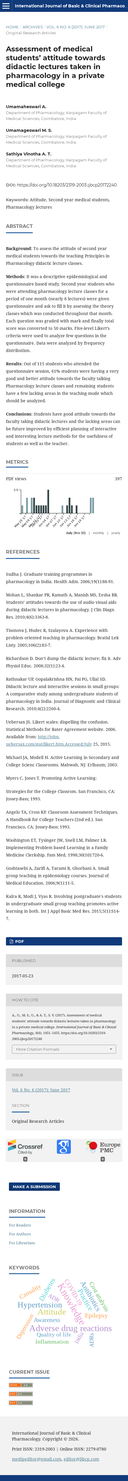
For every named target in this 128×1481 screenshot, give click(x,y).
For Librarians (22, 1242)
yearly (115, 533)
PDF (19, 941)
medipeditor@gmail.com (36, 1459)
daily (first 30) (76, 533)
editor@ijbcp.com (81, 1459)
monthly (98, 533)
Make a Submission (34, 1186)
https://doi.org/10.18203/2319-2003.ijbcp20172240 (67, 185)
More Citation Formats (37, 1049)
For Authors (20, 1234)
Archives (33, 27)
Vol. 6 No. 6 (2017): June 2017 (75, 27)
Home (12, 27)
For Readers (20, 1225)
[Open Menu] (6, 6)
